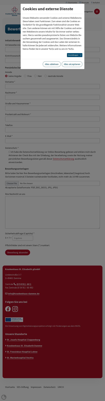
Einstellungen (73, 55)
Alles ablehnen (52, 64)
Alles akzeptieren (72, 64)
